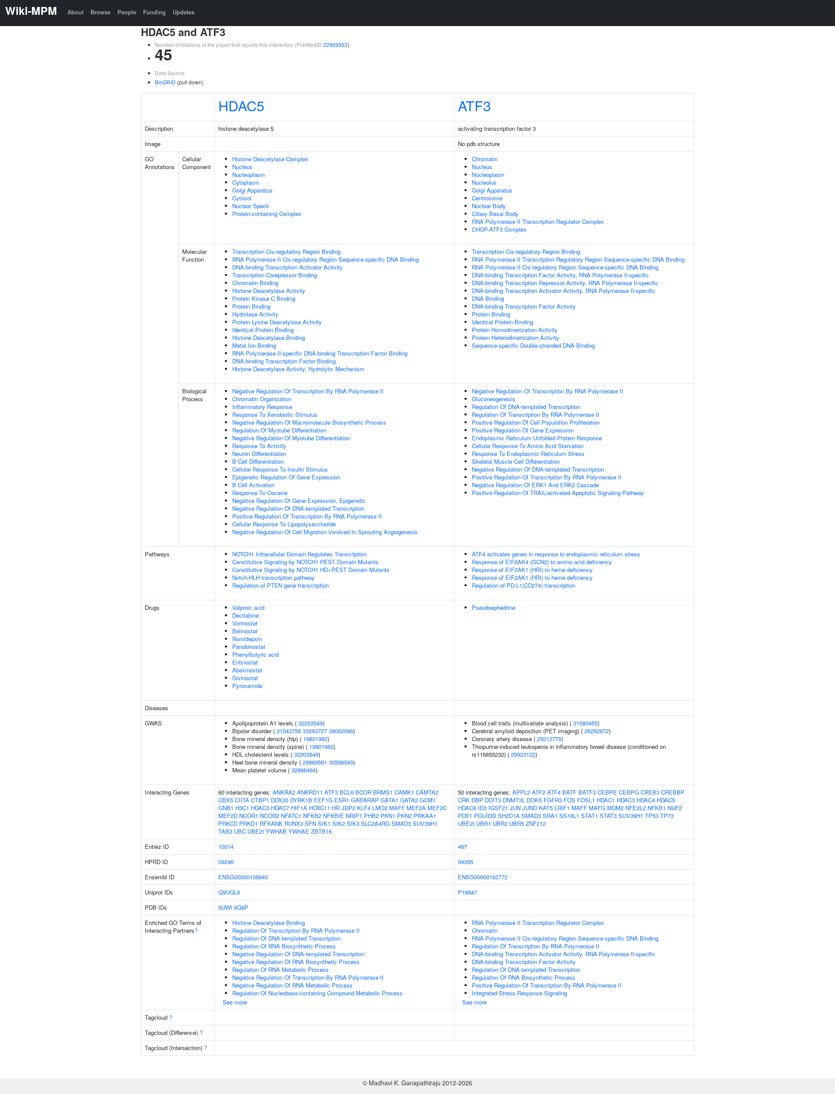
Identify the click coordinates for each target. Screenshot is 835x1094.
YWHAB (276, 831)
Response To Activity (259, 446)
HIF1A (299, 808)
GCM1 (428, 800)
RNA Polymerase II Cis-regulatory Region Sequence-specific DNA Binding (325, 259)
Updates (183, 12)
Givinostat (245, 678)
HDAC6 (467, 808)
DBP (477, 800)
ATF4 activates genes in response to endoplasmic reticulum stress (556, 554)
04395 (465, 862)
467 (462, 846)
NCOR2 (269, 815)
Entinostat (245, 662)
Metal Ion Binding (254, 345)
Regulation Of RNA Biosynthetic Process (284, 946)
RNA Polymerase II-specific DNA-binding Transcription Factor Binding (319, 353)
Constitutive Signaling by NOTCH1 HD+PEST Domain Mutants (311, 569)
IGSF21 (498, 808)
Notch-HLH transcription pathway (273, 577)
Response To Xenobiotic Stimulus (274, 414)
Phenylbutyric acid (255, 654)
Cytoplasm (245, 182)
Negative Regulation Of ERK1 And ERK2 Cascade (535, 485)
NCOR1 (248, 815)
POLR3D (485, 815)
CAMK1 (404, 792)
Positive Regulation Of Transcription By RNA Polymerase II (307, 516)
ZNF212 (536, 823)
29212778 (549, 739)
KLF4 (364, 808)
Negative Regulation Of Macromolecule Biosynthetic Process (309, 422)
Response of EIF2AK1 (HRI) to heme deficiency (532, 569)
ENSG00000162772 (483, 877)
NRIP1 (354, 815)
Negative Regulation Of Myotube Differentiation (291, 438)
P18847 (467, 892)
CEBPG (629, 792)
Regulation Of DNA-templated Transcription (526, 406)
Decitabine (245, 615)
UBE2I (255, 831)
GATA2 (409, 800)
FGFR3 (553, 800)
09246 (226, 862)
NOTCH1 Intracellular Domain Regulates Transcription (299, 554)
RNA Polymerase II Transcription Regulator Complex (538, 221)
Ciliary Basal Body (495, 213)
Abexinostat (247, 670)
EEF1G (323, 800)
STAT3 (608, 815)
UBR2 (500, 823)
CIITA (242, 800)
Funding (154, 12)
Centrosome (487, 198)
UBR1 (483, 823)
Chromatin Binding (255, 283)
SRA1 (550, 815)
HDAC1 (606, 800)
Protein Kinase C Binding (263, 298)
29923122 (523, 754)
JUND (529, 808)
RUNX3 (293, 823)
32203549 (310, 723)
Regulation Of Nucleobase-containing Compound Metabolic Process (317, 993)
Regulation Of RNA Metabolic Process (280, 969)
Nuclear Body (489, 206)
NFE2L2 (635, 808)
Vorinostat (244, 623)
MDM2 (615, 808)
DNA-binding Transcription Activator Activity (287, 267)
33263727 (315, 731)
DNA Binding (488, 298)
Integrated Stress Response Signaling (519, 993)
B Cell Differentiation (258, 461)
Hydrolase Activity (255, 314)
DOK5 (534, 800)
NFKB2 (312, 815)
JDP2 (348, 808)
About (75, 12)
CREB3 (650, 792)
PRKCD (227, 823)
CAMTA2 (427, 792)
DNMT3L (514, 800)
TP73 (667, 815)
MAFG (597, 808)
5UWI (225, 907)
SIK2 (338, 823)
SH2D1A (509, 815)
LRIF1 (562, 808)
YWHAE (298, 831)
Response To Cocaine (259, 493)
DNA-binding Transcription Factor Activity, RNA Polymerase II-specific (560, 275)
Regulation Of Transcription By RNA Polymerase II (535, 414)
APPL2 (521, 792)
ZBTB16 (321, 831)
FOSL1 (586, 800)
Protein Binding (251, 306)
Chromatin (485, 159)
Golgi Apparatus (252, 190)
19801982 (315, 739)
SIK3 (353, 823)
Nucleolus (484, 182)
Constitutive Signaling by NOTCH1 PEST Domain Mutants (305, 562)
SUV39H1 (425, 823)
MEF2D (227, 815)
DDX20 (279, 800)
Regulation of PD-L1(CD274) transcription (523, 585)
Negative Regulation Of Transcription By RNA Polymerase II (308, 391)
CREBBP (673, 792)
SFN (310, 823)
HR (336, 808)
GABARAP (365, 800)
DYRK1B (301, 800)
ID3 (482, 808)
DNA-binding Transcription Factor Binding (284, 361)
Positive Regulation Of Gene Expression (523, 430)
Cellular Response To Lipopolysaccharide (284, 524)
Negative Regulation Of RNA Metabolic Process (292, 985)
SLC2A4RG (375, 823)
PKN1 (388, 815)
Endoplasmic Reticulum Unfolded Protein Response (537, 438)
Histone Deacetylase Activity (268, 290)
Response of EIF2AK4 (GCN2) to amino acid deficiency (542, 562)
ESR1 (341, 800)
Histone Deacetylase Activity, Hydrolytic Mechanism (298, 369)
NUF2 (675, 808)
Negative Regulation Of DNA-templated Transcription (298, 508)
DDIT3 (493, 800)
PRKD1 (248, 823)
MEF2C (437, 808)
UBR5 (516, 823)
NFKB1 (657, 808)
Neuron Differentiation (259, 453)
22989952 (335, 44)
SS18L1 (569, 815)
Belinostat (244, 631)
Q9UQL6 (229, 892)
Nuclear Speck (250, 206)
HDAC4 (646, 800)
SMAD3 (401, 823)
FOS (569, 800)
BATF (569, 792)
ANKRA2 (284, 792)
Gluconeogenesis (493, 399)
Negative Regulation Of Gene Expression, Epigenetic (299, 500)
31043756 (289, 731)
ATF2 (538, 792)
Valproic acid (248, 607)
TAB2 (225, 831)
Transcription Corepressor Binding (274, 275)
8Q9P (241, 907)
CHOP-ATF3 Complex (499, 229)
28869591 (315, 762)
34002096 (341, 731)
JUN (515, 808)
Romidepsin (247, 639)
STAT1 (589, 815)
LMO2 (379, 808)
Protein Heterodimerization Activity (515, 337)
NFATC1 (291, 815)
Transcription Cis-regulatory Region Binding (286, 251)
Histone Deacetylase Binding (268, 337)
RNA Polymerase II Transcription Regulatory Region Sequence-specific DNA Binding (578, 259)
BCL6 (347, 792)
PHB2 (371, 815)
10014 (226, 846)
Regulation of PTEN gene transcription (280, 585)
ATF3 (474, 105)
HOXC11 (319, 808)
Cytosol (241, 198)
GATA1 (389, 800)
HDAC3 (260, 808)
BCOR (363, 792)
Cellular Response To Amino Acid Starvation (528, 446)
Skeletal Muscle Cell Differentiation (516, 461)
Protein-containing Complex (266, 213)
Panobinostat (248, 646)
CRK (464, 800)
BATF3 (587, 792)
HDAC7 (280, 808)
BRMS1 (383, 792)
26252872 (596, 731)
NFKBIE (333, 815)
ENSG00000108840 (243, 877)
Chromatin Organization (261, 399)
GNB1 (226, 808)
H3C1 (242, 808)
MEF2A (416, 808)
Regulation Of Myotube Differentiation (279, 430)
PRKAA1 (425, 815)
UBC (240, 831)
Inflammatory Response (262, 406)
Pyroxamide (247, 686)
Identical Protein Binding (263, 330)
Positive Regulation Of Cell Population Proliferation (536, 422)
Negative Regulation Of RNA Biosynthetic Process (296, 962)
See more (235, 1002)
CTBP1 (260, 800)
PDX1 (465, 815)
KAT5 (546, 808)
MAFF (397, 808)
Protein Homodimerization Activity (515, 330)
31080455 (585, 723)
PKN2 (404, 815)
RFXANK (271, 823)
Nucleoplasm (248, 174)
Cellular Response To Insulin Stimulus (280, 469)
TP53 (651, 815)
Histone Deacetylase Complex (270, 159)
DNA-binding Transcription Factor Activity (524, 306)
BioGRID (165, 82)
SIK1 (324, 823)
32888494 (303, 770)
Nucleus (242, 167)
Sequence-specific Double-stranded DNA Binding (533, 345)
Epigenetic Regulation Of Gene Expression (286, 477)
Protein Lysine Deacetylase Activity (277, 322)
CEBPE (607, 792)
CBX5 (225, 800)
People (126, 12)
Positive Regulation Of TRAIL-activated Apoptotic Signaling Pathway (558, 493)
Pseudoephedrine (493, 607)
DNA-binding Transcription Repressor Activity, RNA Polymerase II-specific (565, 283)
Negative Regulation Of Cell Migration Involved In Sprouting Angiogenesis (325, 532)
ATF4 (554, 792)
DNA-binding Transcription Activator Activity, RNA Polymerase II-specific (563, 290)
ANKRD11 (310, 792)
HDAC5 (241, 105)
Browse (100, 12)
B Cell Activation (253, 485)
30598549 (341, 762)
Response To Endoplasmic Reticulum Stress (528, 453)
